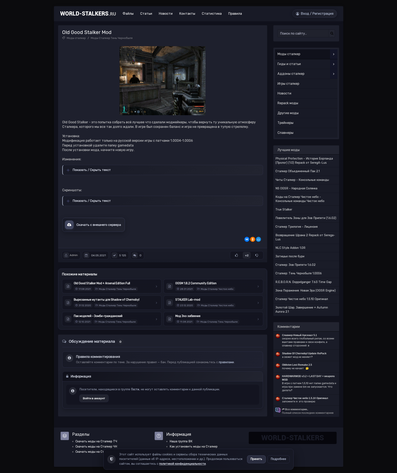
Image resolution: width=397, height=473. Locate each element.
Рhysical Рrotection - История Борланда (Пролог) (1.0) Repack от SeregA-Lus (304, 161)
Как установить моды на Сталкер (194, 446)
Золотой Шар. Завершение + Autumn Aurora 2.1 (301, 309)
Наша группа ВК (181, 441)
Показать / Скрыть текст (92, 170)
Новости (166, 14)
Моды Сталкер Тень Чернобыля (112, 38)
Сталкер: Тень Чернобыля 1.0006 (298, 273)
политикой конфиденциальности (182, 464)
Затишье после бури (289, 256)
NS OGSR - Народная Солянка (296, 188)
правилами (226, 362)
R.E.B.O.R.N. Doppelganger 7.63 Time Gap (303, 282)
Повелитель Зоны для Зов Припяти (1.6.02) (305, 218)
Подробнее (278, 459)
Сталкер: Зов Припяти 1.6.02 (295, 265)
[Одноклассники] (252, 239)
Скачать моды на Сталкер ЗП (96, 452)
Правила (235, 14)
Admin (74, 255)
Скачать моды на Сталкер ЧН (96, 446)
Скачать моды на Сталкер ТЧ (96, 441)
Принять (256, 459)
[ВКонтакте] (246, 239)
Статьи (146, 14)
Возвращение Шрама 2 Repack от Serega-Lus (305, 237)
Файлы (128, 14)
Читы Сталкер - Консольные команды (302, 180)
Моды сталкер (76, 38)
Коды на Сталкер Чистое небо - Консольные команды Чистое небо (299, 199)
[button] (314, 14)
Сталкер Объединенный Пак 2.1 (297, 171)
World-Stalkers (88, 13)
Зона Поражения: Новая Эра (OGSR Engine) (305, 290)
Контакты (187, 14)
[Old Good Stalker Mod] (162, 80)
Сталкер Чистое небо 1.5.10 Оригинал (301, 299)
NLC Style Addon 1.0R (290, 248)
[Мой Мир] (258, 239)
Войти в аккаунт (94, 398)
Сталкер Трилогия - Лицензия (296, 227)
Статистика (212, 14)
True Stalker (283, 209)
